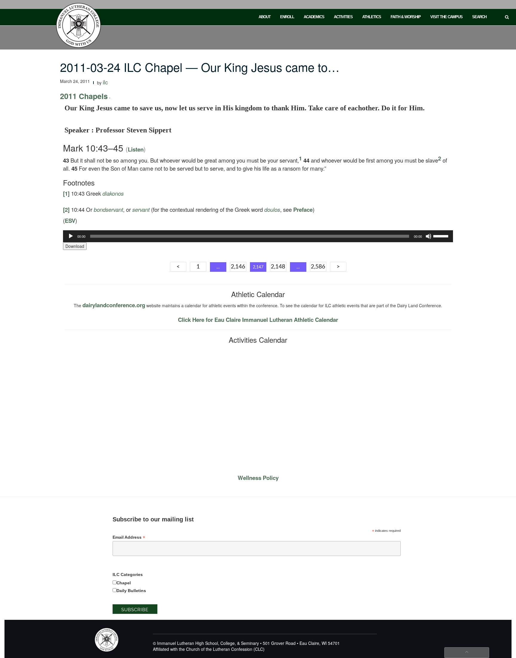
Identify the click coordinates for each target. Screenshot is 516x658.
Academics (314, 17)
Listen (136, 149)
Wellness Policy (258, 478)
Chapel (123, 582)
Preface (303, 210)
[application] (258, 236)
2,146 (238, 267)
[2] (66, 210)
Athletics (371, 17)
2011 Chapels (84, 96)
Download (74, 246)
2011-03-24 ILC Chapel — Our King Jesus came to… (200, 66)
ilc (105, 82)
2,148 (278, 267)
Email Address (129, 537)
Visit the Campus (446, 17)
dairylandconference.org (113, 305)
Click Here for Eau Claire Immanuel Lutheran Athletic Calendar (258, 320)
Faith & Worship (406, 17)
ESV (70, 221)
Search (479, 17)
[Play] (71, 236)
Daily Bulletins (131, 590)
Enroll (287, 17)
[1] (66, 193)
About (265, 17)
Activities (343, 17)
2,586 (318, 267)
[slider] (441, 235)
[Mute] (428, 236)
